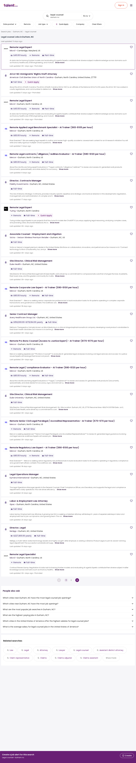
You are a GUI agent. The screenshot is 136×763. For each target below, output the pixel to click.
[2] (77, 580)
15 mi (85, 16)
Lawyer (62, 650)
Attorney (44, 650)
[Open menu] (131, 5)
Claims (43, 658)
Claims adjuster (65, 658)
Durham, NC (18, 31)
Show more (59, 62)
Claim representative (19, 658)
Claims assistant (90, 658)
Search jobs (6, 31)
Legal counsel (82, 650)
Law (11, 650)
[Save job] (131, 47)
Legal (26, 650)
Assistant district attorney (111, 650)
